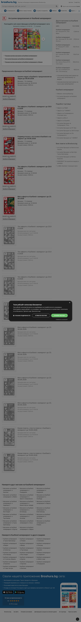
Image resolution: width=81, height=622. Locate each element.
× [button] (69, 302)
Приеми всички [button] (59, 315)
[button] (21, 315)
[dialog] (40, 311)
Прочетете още (36, 311)
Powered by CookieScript (62, 319)
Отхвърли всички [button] (41, 315)
